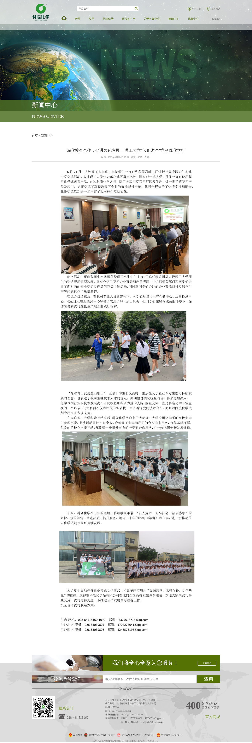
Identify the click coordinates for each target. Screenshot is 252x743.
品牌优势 (108, 18)
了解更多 (207, 663)
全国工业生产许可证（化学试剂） (138, 735)
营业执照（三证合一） (172, 735)
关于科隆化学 (152, 18)
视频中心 (193, 18)
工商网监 (77, 735)
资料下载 (196, 8)
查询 (208, 679)
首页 (35, 135)
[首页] (64, 18)
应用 (91, 18)
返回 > (147, 157)
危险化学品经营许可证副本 (102, 735)
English (216, 18)
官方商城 (215, 8)
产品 (77, 18)
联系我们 (65, 708)
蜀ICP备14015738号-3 (147, 740)
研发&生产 (128, 18)
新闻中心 (173, 18)
